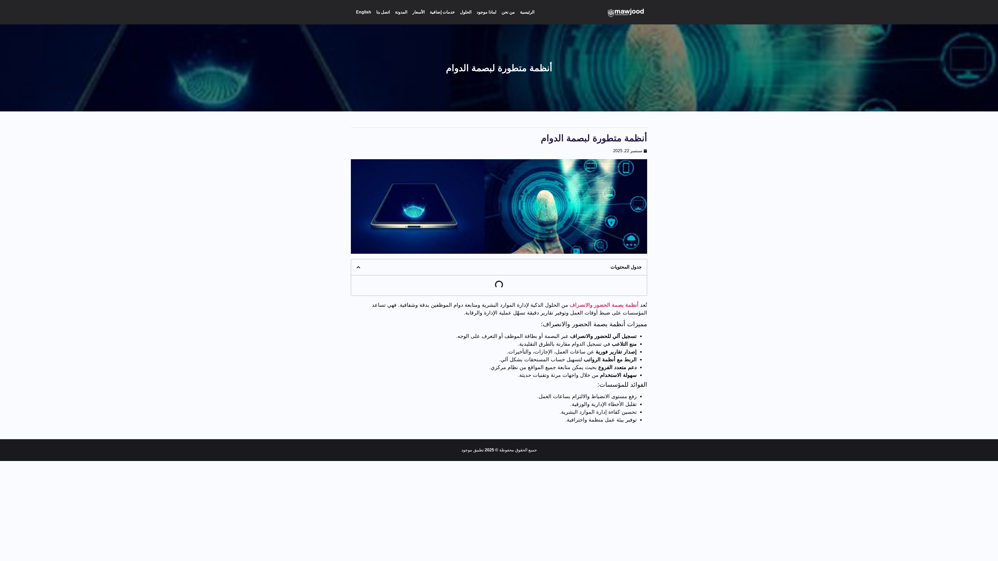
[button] (358, 267)
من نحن (508, 12)
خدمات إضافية (442, 12)
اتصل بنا (383, 12)
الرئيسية (527, 12)
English (363, 12)
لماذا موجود (486, 12)
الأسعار (418, 12)
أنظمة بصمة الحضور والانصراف (604, 305)
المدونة (401, 12)
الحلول (465, 12)
